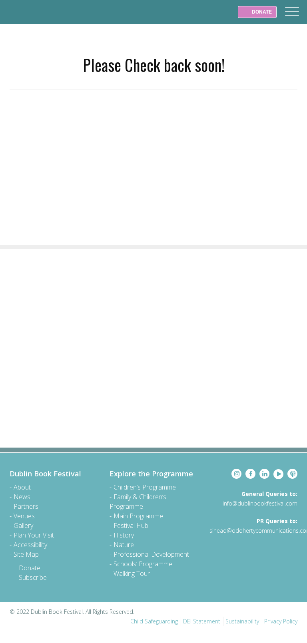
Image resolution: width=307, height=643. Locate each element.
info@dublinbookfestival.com (260, 503)
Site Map (26, 554)
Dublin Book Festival (24, 17)
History (124, 535)
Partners (26, 506)
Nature (124, 544)
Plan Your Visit (34, 535)
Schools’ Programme (143, 563)
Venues (24, 516)
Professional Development (151, 554)
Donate (29, 567)
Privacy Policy (280, 621)
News (22, 496)
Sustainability (242, 621)
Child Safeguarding (154, 621)
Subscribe (33, 577)
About (22, 487)
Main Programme (138, 516)
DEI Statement (201, 621)
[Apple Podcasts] (292, 474)
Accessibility (30, 544)
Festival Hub (131, 525)
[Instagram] (236, 474)
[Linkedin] (264, 474)
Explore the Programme (151, 473)
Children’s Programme (145, 487)
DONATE (261, 12)
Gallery (23, 525)
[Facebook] (250, 474)
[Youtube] (278, 474)
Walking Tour (132, 573)
